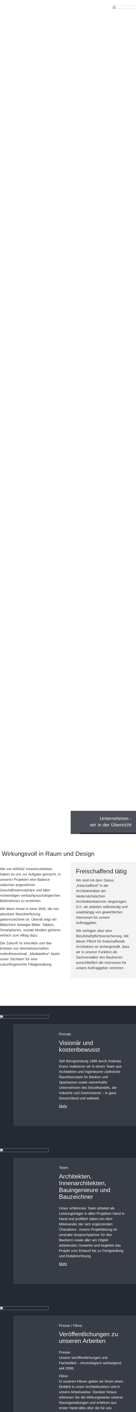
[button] (2, 17)
